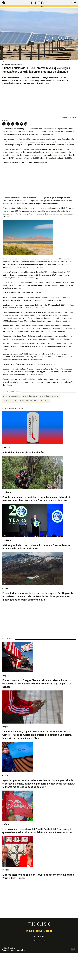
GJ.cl (73, 949)
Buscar (72, 2)
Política (5, 824)
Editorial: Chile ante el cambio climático (24, 452)
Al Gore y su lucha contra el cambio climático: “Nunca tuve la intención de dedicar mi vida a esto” (36, 547)
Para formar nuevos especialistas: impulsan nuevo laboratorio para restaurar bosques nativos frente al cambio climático (36, 498)
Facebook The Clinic (30, 931)
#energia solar (10, 401)
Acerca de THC (39, 936)
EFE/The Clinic (70, 117)
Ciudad (5, 588)
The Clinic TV (40, 931)
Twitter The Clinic (27, 931)
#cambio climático (11, 396)
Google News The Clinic (51, 931)
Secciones (75, 2)
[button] (4, 124)
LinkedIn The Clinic (44, 931)
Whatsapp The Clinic (37, 931)
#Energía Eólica (30, 396)
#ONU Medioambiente (29, 401)
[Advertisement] (39, 180)
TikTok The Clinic (47, 931)
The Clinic (11, 948)
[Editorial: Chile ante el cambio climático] (39, 427)
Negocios (6, 675)
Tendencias (7, 492)
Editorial (6, 447)
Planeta (5, 64)
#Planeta (45, 401)
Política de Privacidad (38, 941)
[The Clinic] (5, 2)
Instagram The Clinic (33, 931)
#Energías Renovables (49, 396)
